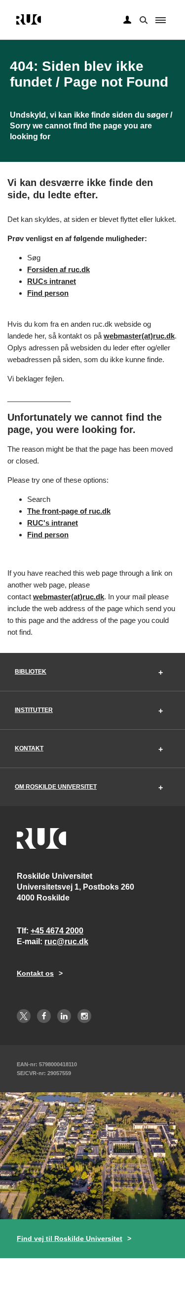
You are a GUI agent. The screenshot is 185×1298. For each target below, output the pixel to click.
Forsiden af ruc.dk (58, 269)
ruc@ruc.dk (66, 941)
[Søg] (142, 19)
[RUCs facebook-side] (44, 1016)
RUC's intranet (52, 523)
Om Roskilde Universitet (56, 786)
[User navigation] (127, 20)
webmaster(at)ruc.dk (139, 336)
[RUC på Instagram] (84, 1016)
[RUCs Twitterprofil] (24, 1016)
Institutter (34, 710)
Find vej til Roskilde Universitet (69, 1238)
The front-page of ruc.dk (69, 511)
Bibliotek (30, 671)
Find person (48, 293)
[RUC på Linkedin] (64, 1016)
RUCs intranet (51, 281)
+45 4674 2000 (57, 931)
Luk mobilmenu (160, 20)
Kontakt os (35, 973)
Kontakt (29, 748)
